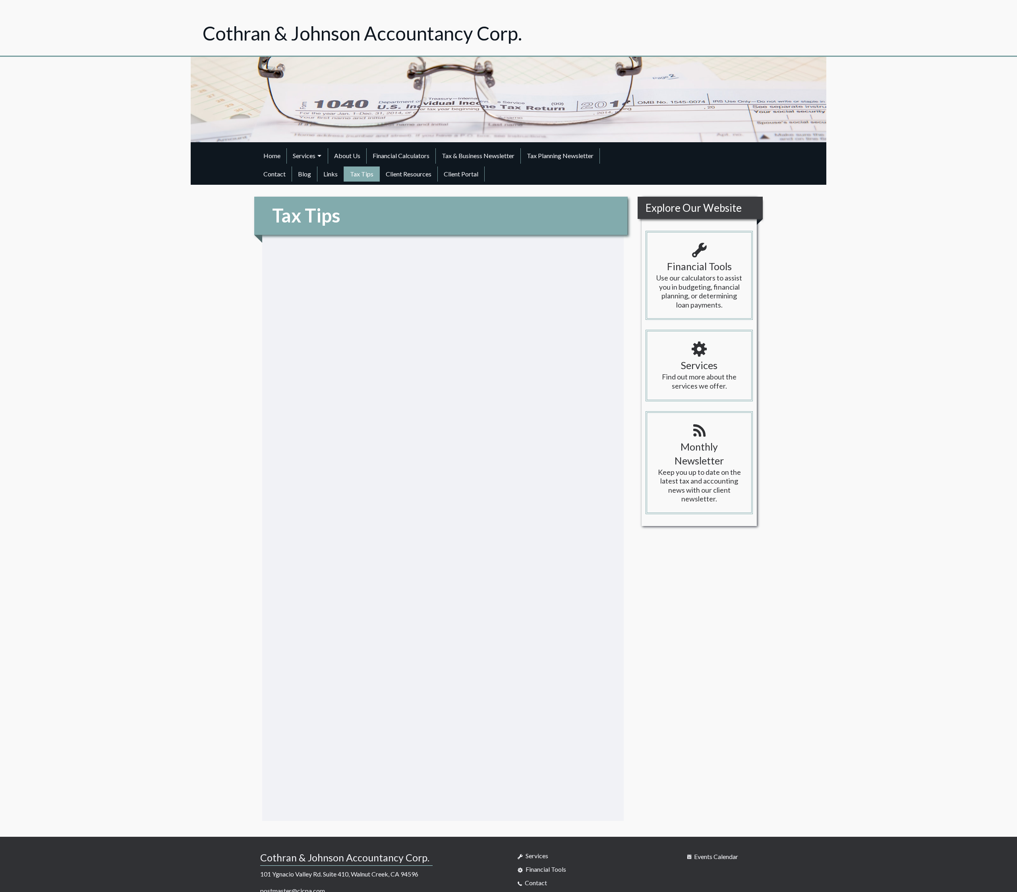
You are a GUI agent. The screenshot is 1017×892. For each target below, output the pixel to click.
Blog (304, 174)
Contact (274, 174)
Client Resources (408, 174)
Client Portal (461, 174)
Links (330, 174)
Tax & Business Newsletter (478, 155)
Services (304, 155)
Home (271, 155)
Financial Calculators (401, 155)
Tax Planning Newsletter (560, 155)
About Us (347, 155)
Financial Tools (545, 869)
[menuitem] (272, 155)
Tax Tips (361, 174)
